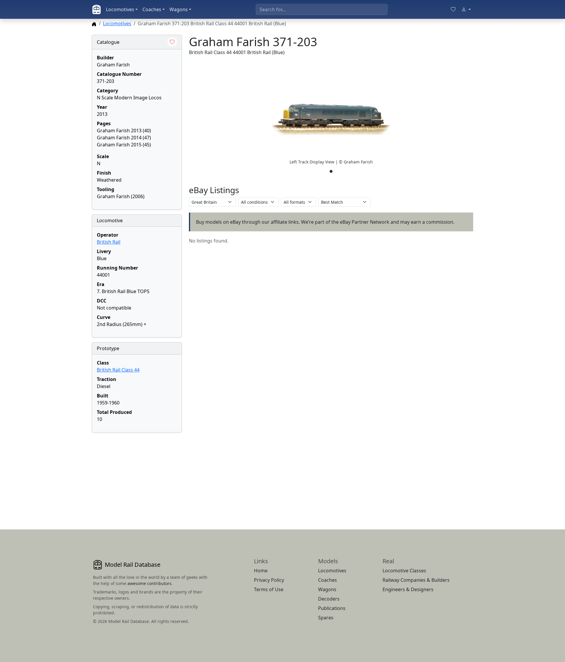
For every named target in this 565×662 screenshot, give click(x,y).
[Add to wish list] (172, 42)
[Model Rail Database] (96, 9)
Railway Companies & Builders (416, 580)
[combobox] (322, 9)
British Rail (108, 242)
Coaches (151, 9)
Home (260, 570)
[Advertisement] (137, 474)
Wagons (179, 9)
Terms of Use (268, 589)
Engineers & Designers (408, 589)
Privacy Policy (269, 580)
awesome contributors (149, 583)
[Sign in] (466, 9)
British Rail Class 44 (118, 370)
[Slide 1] (331, 171)
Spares (325, 617)
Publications (331, 608)
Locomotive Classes (404, 570)
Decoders (329, 599)
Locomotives (120, 9)
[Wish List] (453, 9)
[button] (331, 119)
